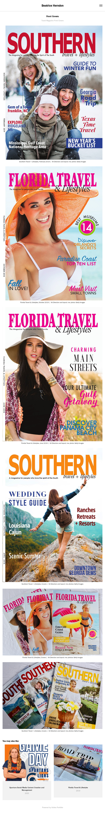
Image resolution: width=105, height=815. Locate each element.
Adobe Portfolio (57, 807)
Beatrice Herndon (53, 5)
